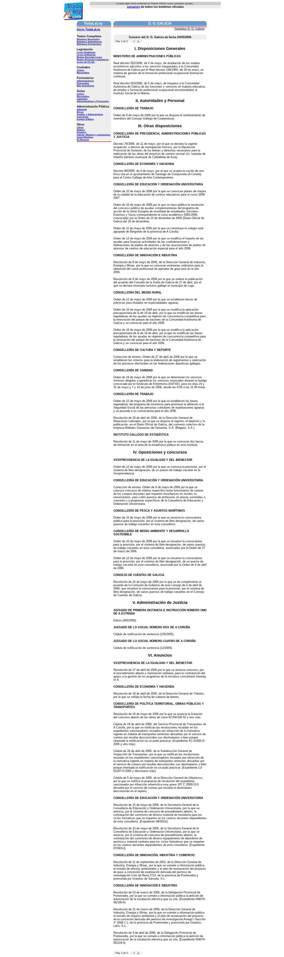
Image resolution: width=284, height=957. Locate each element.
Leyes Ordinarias (86, 54)
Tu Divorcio (83, 139)
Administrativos (85, 81)
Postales (81, 132)
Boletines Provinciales (89, 44)
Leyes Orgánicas (86, 52)
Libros (80, 127)
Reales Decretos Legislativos (93, 59)
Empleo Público (85, 119)
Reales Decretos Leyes (89, 57)
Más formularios (85, 85)
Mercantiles (83, 72)
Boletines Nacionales (88, 39)
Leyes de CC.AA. (86, 62)
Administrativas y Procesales (93, 101)
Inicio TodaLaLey (88, 29)
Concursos (83, 116)
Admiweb (82, 109)
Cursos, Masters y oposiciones (93, 134)
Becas (80, 112)
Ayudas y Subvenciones (90, 114)
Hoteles (81, 130)
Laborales (82, 99)
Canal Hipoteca (85, 137)
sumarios (133, 6)
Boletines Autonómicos (89, 41)
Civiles (80, 70)
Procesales (83, 83)
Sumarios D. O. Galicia (189, 28)
